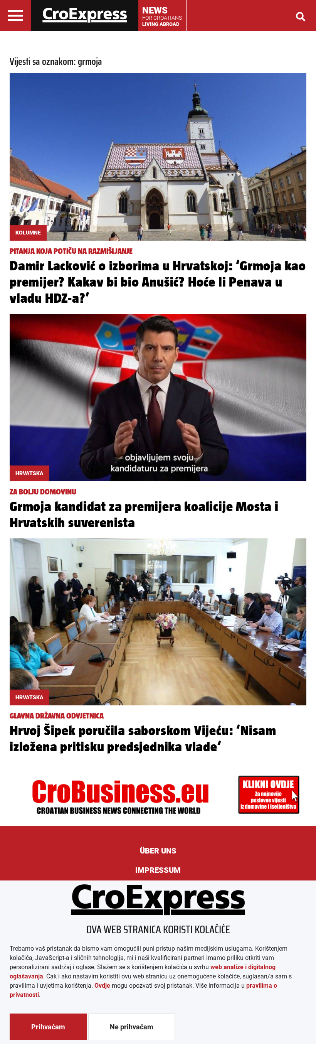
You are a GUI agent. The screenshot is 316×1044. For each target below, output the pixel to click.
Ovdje (102, 985)
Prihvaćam (48, 1027)
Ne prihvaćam (131, 1027)
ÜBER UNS (158, 850)
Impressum (158, 870)
